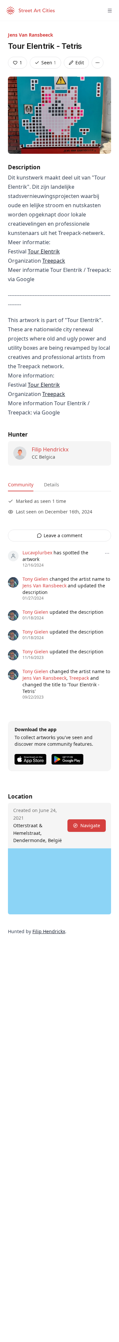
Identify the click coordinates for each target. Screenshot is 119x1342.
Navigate (90, 825)
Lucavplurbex (37, 552)
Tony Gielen (35, 579)
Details (51, 484)
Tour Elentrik (44, 251)
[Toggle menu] (110, 10)
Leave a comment (63, 535)
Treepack (53, 260)
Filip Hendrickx (50, 449)
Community (20, 484)
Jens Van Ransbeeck (30, 35)
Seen (48, 62)
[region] (59, 881)
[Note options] (107, 553)
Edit (79, 62)
